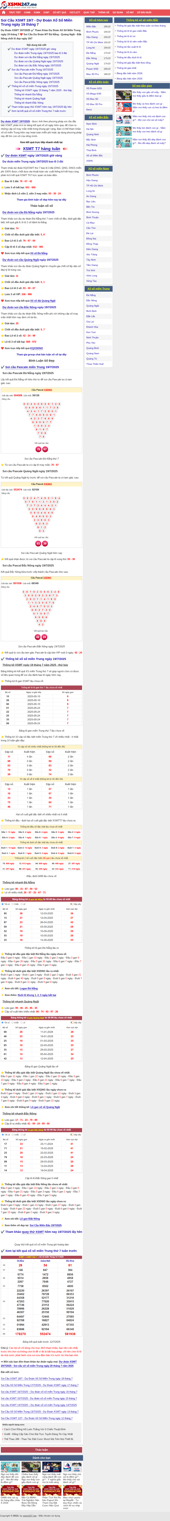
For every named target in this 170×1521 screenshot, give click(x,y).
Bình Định (91, 311)
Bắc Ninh (91, 139)
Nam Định (91, 123)
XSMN (37, 12)
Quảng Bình (92, 348)
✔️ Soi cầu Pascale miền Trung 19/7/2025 (30, 69)
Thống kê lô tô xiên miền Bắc (132, 41)
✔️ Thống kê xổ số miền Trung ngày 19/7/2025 (33, 86)
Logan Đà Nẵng (29, 988)
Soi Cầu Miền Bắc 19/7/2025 (46, 1225)
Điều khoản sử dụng (49, 1515)
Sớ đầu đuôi (144, 12)
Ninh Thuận (92, 337)
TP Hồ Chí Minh (94, 42)
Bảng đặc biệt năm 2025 (129, 78)
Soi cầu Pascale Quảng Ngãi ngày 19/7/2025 (38, 77)
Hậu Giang (92, 37)
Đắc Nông (91, 58)
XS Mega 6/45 (93, 93)
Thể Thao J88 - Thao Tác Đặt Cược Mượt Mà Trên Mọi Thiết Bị (38, 1439)
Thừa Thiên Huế (95, 364)
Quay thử (89, 12)
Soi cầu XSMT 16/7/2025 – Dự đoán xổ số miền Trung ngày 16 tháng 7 (39, 1391)
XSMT (46, 12)
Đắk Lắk (90, 316)
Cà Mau (90, 222)
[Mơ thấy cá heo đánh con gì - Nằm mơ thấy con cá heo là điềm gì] (124, 107)
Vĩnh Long (91, 275)
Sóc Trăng (91, 254)
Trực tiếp (15, 12)
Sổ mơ (130, 12)
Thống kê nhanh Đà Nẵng (28, 94)
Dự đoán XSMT (16, 155)
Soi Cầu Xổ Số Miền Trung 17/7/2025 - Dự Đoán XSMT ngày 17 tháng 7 (40, 1385)
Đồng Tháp (92, 244)
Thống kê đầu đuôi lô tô (129, 57)
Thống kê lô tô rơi (126, 36)
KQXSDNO (36, 348)
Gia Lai (90, 321)
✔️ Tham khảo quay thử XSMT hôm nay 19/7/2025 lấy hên (40, 106)
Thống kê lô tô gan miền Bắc (132, 31)
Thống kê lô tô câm (127, 52)
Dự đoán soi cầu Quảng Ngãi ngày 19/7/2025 (38, 61)
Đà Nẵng (91, 53)
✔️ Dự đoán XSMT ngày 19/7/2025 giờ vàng (32, 48)
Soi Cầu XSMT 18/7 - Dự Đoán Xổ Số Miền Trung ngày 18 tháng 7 (37, 1378)
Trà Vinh (90, 270)
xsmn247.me (30, 1515)
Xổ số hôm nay (98, 20)
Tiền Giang (92, 265)
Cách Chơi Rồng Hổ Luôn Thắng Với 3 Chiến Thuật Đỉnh (35, 1429)
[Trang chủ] (18, 5)
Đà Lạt (89, 233)
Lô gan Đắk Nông (30, 1218)
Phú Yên (90, 342)
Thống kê (103, 12)
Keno (89, 109)
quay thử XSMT (33, 1231)
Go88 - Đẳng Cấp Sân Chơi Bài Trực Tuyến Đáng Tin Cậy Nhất (38, 1434)
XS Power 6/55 (94, 88)
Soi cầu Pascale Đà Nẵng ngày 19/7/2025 (36, 73)
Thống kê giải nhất (126, 68)
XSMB (27, 12)
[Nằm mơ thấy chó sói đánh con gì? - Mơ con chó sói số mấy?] (124, 119)
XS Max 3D (92, 99)
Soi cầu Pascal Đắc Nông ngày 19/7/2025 (36, 82)
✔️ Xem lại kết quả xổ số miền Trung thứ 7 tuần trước (37, 111)
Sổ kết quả (59, 12)
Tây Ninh (91, 259)
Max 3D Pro (92, 74)
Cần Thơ (91, 228)
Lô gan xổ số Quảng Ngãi (45, 1107)
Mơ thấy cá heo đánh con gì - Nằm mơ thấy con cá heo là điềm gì (150, 107)
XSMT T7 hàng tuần (41, 148)
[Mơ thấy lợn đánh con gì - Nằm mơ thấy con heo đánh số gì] (124, 131)
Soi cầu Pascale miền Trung (25, 367)
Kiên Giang (92, 249)
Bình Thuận (92, 217)
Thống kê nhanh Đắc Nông (28, 102)
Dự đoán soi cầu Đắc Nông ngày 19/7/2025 (37, 65)
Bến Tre (90, 206)
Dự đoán (118, 12)
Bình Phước (92, 31)
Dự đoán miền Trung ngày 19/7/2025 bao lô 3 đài (40, 53)
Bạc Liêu (90, 201)
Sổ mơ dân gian (142, 85)
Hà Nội (89, 129)
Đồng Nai (91, 238)
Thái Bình (91, 150)
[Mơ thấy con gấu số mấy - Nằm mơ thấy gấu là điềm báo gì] (124, 95)
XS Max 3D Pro (94, 104)
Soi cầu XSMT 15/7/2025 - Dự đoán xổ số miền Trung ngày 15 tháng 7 (39, 1398)
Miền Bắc (91, 26)
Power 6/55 (92, 68)
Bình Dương (92, 212)
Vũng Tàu (91, 281)
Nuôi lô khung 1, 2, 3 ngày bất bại (37, 995)
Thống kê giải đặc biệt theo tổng (134, 62)
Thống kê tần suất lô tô (129, 46)
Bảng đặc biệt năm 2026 (129, 73)
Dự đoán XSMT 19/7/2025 (15, 121)
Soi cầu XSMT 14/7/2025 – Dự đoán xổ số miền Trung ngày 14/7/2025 (39, 1405)
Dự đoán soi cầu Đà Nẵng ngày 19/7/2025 (37, 57)
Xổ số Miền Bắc (94, 155)
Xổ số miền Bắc (99, 117)
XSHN (89, 160)
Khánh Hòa (92, 327)
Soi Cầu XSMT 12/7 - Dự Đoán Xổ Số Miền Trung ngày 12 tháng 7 (37, 1418)
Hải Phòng (91, 145)
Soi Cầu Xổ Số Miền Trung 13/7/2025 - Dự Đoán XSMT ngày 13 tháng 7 (40, 1411)
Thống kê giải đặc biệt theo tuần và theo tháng (141, 25)
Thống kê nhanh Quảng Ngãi (29, 98)
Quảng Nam (92, 353)
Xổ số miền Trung (98, 288)
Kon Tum (91, 332)
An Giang (91, 196)
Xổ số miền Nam (98, 168)
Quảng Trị (91, 358)
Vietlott (75, 12)
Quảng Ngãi (92, 63)
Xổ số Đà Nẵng (38, 253)
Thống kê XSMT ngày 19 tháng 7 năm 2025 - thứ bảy (43, 90)
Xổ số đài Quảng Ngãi (42, 300)
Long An (90, 47)
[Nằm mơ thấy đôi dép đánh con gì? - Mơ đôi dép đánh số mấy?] (124, 143)
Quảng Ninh (92, 134)
